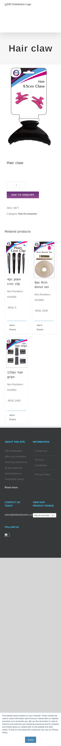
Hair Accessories (27, 213)
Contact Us (41, 451)
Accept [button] (30, 739)
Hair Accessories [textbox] (43, 515)
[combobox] (44, 515)
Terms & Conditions (41, 462)
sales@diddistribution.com (19, 514)
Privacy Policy (43, 474)
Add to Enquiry (22, 195)
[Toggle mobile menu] (55, 8)
